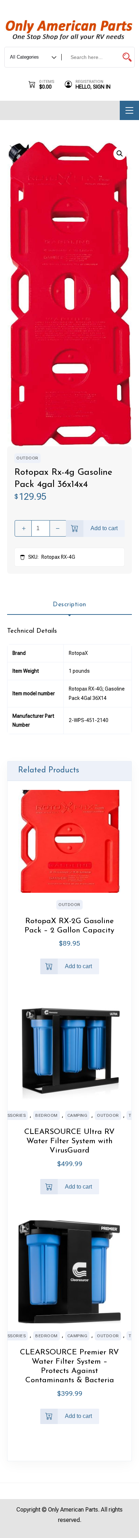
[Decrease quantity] (58, 528)
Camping (77, 1115)
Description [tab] (69, 605)
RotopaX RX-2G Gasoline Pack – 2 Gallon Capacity (69, 925)
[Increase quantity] (23, 528)
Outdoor (27, 458)
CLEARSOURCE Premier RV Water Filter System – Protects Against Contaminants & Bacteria (69, 1366)
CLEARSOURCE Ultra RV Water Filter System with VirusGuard (69, 1141)
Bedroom (46, 1115)
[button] (119, 153)
